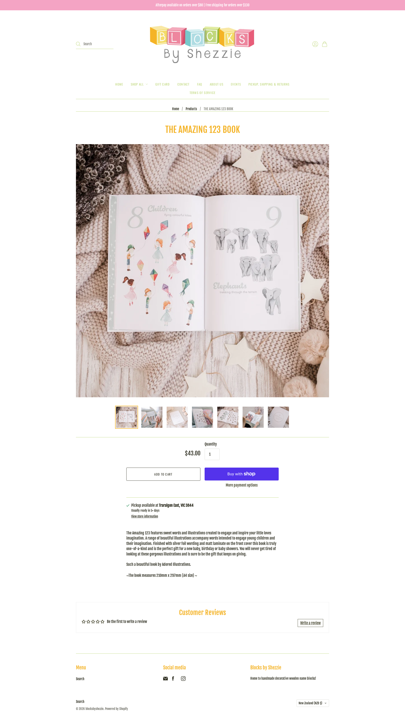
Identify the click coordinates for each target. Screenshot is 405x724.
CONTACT (183, 84)
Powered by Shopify (116, 709)
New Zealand (310, 703)
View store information (144, 516)
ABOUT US (216, 84)
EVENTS (236, 84)
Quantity (211, 444)
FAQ (199, 84)
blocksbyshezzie (95, 709)
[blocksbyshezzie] (202, 44)
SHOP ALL (137, 84)
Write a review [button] (310, 623)
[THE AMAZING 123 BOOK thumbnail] (126, 417)
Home (119, 84)
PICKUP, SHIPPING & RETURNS (269, 84)
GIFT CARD (162, 84)
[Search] (78, 44)
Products (191, 109)
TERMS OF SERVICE (203, 92)
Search (80, 679)
